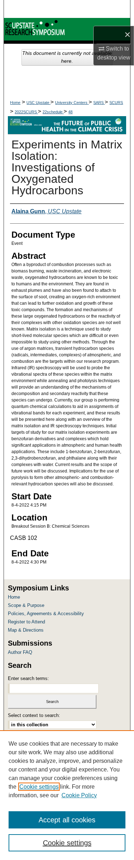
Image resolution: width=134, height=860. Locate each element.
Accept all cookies (67, 820)
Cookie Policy (79, 795)
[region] (67, 795)
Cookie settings (39, 787)
